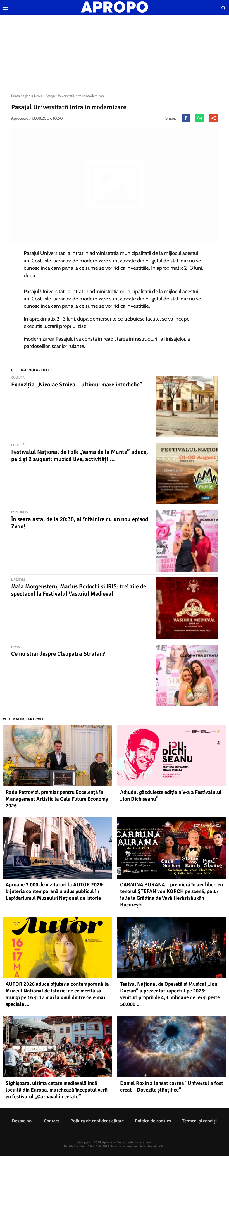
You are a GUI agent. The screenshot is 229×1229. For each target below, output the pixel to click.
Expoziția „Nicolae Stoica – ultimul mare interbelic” (76, 384)
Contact (51, 1120)
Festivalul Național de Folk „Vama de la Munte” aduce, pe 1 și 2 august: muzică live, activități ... (79, 455)
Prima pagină (20, 96)
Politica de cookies (153, 1120)
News (38, 96)
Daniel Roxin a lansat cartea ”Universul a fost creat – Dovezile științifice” (171, 1086)
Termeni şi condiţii (200, 1120)
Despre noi (22, 1120)
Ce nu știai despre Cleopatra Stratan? (58, 653)
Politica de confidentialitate (97, 1120)
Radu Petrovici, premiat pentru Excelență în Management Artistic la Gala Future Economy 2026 (57, 799)
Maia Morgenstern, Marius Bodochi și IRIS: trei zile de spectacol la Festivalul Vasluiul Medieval (78, 590)
